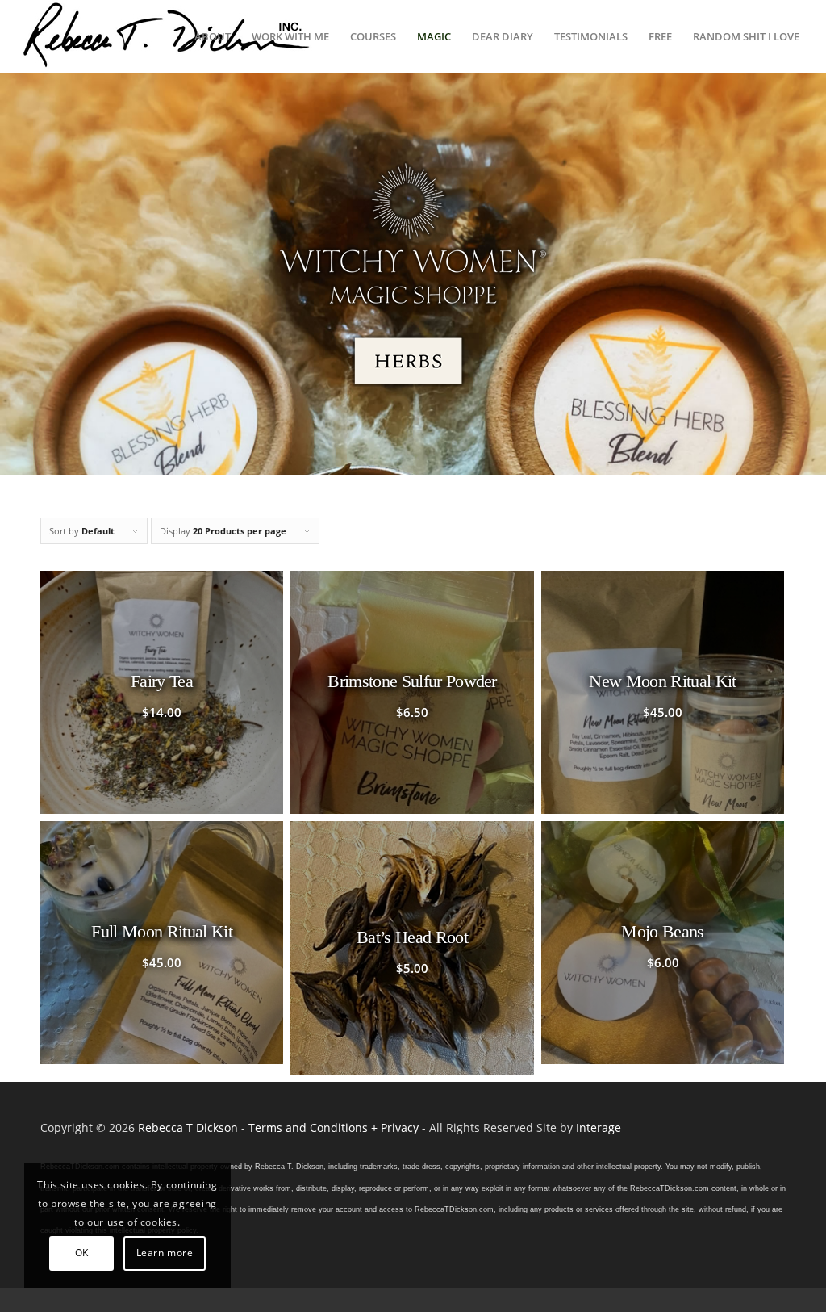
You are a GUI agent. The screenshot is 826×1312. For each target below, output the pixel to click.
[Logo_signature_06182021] (167, 36)
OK (82, 1253)
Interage (598, 1127)
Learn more (165, 1253)
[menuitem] (212, 36)
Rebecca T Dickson (188, 1127)
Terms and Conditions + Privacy (333, 1127)
